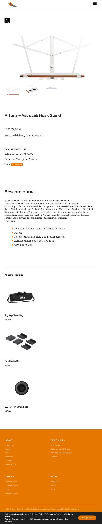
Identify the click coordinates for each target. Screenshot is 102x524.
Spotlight (9, 460)
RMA (7, 489)
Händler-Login (11, 493)
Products (9, 456)
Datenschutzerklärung (60, 449)
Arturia (33, 159)
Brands (8, 449)
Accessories (17, 164)
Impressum (55, 445)
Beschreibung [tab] (19, 191)
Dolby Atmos (10, 464)
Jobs (53, 489)
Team (53, 485)
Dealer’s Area (11, 481)
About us (55, 481)
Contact (54, 456)
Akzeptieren (87, 518)
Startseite (9, 445)
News (7, 452)
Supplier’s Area (11, 485)
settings (8, 521)
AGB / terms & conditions (61, 452)
